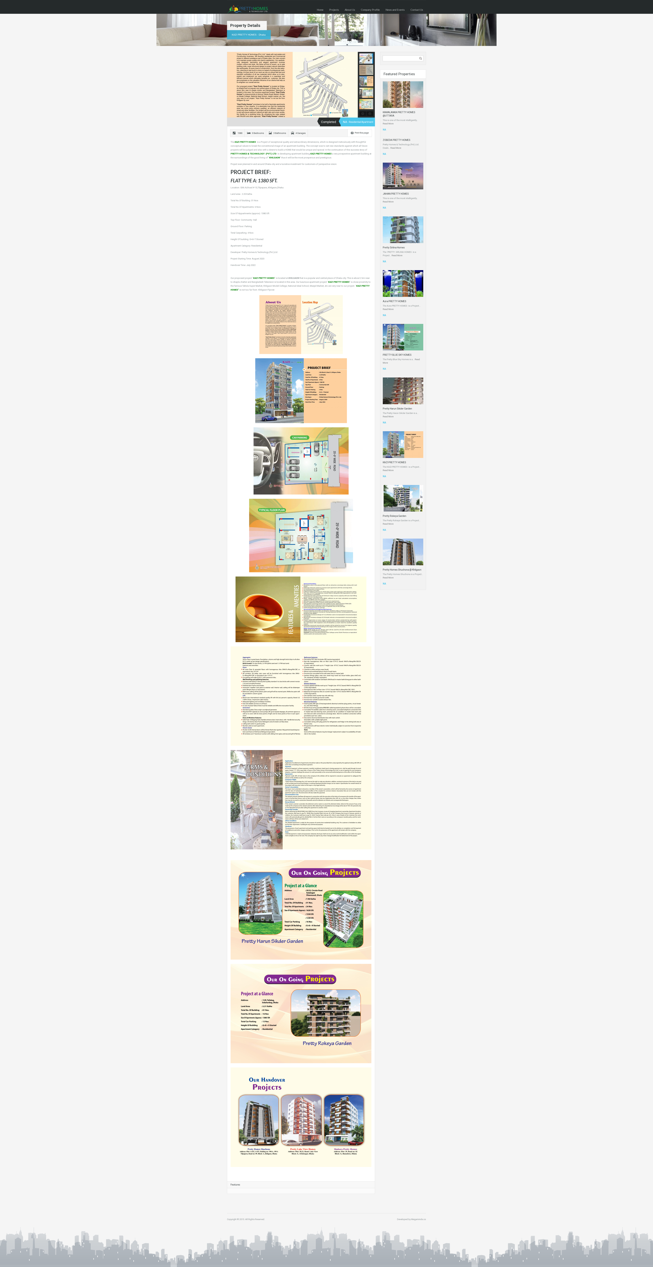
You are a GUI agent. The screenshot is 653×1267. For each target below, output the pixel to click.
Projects (334, 9)
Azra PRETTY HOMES (394, 301)
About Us (350, 9)
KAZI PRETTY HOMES (394, 462)
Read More (388, 123)
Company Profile (370, 9)
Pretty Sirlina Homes (394, 247)
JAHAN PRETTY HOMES (396, 193)
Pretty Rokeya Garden (394, 516)
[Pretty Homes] (247, 9)
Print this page (362, 132)
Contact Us (417, 9)
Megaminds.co (418, 1219)
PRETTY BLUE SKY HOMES (397, 354)
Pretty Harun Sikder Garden (397, 408)
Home (320, 9)
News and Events (395, 9)
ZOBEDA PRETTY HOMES (396, 140)
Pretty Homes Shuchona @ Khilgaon (402, 569)
